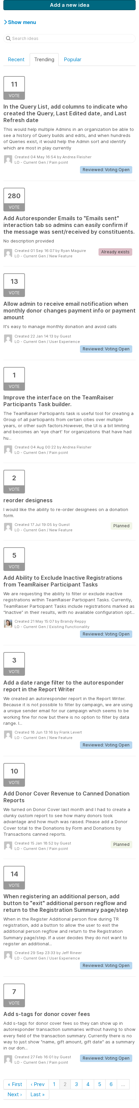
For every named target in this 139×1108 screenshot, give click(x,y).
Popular (72, 59)
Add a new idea (69, 5)
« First (15, 1084)
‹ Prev (38, 1084)
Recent (16, 59)
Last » (37, 1094)
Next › (14, 1094)
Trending (44, 59)
